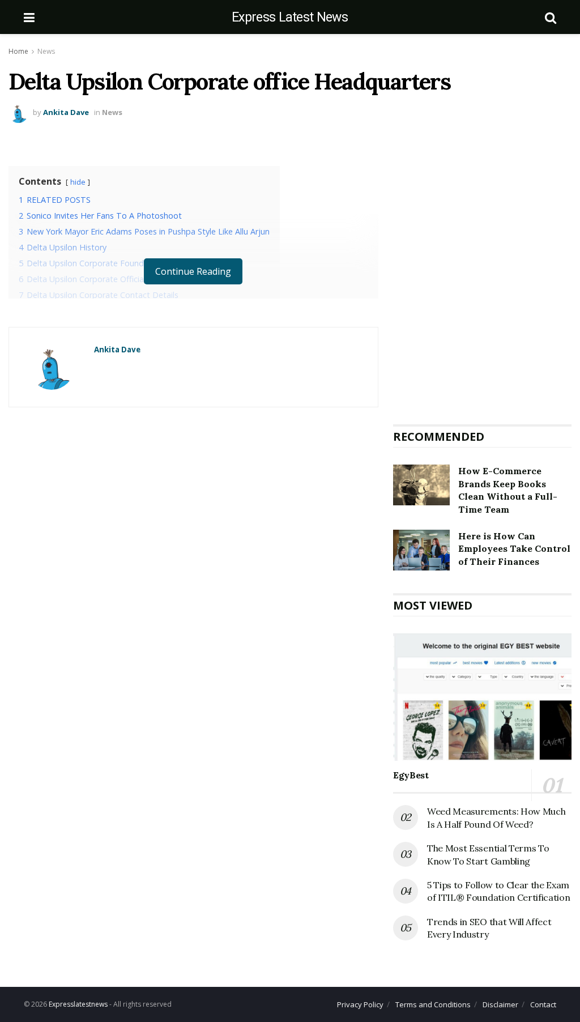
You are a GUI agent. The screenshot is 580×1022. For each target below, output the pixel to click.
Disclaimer (500, 1004)
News (46, 51)
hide (78, 182)
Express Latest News (290, 17)
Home (18, 51)
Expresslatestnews (78, 1004)
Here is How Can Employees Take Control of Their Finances (514, 548)
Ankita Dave (66, 112)
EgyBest (411, 775)
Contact (543, 1004)
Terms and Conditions (433, 1004)
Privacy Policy (360, 1004)
